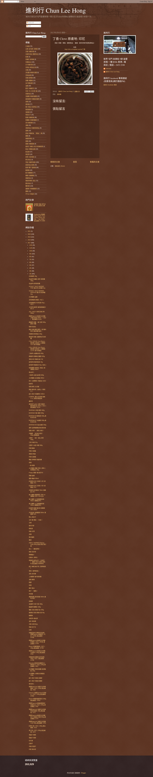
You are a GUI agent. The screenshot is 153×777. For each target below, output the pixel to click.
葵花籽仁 (31, 684)
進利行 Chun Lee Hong (56, 10)
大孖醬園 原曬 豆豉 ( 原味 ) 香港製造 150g (37, 469)
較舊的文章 (94, 162)
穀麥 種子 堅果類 (31, 167)
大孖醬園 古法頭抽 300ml (36, 378)
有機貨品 (28, 62)
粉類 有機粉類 (30, 117)
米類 (27, 70)
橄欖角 (31, 615)
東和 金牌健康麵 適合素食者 (37, 428)
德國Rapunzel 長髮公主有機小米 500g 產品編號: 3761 (37, 722)
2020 (29, 234)
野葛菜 (31, 528)
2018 (29, 240)
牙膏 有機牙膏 (30, 51)
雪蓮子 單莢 (32, 738)
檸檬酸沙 (31, 554)
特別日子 (28, 115)
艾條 (30, 522)
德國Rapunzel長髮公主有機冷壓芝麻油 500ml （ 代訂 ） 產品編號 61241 (37, 317)
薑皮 (30, 540)
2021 (29, 231)
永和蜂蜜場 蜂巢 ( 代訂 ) (36, 300)
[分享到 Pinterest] (93, 92)
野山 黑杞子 (32, 517)
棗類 (27, 136)
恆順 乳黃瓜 (32, 326)
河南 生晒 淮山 (33, 624)
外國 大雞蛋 (32, 451)
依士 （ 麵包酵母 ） (35, 549)
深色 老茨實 (32, 574)
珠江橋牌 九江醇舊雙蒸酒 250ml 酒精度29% (36, 504)
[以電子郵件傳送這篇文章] (85, 92)
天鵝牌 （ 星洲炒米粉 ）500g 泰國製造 (36, 434)
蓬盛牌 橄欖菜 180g (35, 607)
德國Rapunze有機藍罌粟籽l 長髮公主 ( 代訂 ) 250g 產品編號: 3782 (37, 704)
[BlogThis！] (87, 92)
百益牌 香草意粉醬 (34, 283)
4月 (30, 268)
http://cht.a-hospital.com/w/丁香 (75, 49)
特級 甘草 (32, 531)
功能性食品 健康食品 (32, 54)
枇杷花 (31, 383)
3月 (30, 271)
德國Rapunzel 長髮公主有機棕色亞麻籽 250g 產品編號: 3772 (37, 711)
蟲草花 (31, 401)
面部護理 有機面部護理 (32, 99)
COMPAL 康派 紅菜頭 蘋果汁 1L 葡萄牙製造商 (37, 397)
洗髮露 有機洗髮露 (31, 96)
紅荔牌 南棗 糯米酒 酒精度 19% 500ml (37, 508)
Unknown (108, 68)
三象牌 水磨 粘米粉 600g (36, 375)
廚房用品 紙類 (30, 165)
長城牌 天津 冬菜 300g (35, 604)
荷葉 (30, 585)
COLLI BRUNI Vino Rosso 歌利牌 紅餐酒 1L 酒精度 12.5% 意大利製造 (37, 349)
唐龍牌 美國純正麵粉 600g (37, 356)
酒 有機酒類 (29, 122)
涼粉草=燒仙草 (33, 618)
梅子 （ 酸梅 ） (33, 591)
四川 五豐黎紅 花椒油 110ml (37, 381)
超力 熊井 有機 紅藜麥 (35, 681)
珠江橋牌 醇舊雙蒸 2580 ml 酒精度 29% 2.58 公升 (37, 495)
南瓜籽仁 (31, 372)
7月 (30, 259)
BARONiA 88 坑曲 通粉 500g (37, 425)
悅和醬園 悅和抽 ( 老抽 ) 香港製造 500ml (37, 368)
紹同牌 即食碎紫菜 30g (36, 362)
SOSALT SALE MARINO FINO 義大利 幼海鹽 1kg (37, 287)
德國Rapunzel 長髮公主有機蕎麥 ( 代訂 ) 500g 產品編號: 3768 (37, 688)
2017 (29, 243)
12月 (30, 245)
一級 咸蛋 (32, 465)
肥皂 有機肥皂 (30, 88)
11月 (30, 248)
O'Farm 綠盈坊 (30, 194)
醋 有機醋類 (29, 173)
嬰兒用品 (28, 183)
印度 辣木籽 (32, 749)
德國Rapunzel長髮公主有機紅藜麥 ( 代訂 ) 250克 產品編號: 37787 (37, 642)
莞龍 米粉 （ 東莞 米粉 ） (36, 430)
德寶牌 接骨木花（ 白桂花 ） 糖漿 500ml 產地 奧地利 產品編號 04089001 (37, 562)
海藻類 (28, 112)
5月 (30, 265)
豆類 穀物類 (29, 78)
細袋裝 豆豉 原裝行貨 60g (36, 612)
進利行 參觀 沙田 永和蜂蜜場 (34, 146)
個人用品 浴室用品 (31, 107)
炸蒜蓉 (31, 594)
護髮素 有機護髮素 (31, 188)
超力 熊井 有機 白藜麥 (35, 678)
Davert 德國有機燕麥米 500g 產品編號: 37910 (37, 699)
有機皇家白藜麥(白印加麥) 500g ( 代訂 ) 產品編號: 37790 (37, 658)
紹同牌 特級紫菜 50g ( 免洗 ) (37, 365)
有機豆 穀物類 (30, 59)
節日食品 (28, 159)
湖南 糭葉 (32, 579)
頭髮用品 (28, 178)
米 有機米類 (29, 64)
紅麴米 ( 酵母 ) (33, 557)
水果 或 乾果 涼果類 (32, 49)
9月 (30, 254)
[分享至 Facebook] (91, 92)
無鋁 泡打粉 (32, 552)
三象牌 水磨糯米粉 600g (36, 353)
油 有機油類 (29, 83)
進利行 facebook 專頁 (110, 85)
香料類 (59, 94)
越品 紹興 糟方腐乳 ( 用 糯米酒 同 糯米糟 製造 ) (37, 330)
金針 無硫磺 (32, 621)
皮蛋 (30, 462)
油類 (27, 86)
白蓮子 (31, 743)
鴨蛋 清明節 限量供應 (35, 459)
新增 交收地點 (30, 157)
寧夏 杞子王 (32, 627)
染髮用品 (28, 93)
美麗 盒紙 (32, 475)
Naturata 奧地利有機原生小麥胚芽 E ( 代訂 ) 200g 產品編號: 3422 (37, 664)
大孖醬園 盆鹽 (33, 297)
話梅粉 (31, 601)
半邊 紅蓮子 (32, 746)
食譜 (27, 101)
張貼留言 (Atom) (60, 166)
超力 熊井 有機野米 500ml (37, 394)
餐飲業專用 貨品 (30, 180)
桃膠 (30, 582)
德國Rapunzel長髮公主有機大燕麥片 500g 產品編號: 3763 (37, 652)
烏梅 (30, 534)
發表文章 (31, 22)
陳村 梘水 (32, 588)
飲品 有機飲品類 (30, 149)
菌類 (27, 141)
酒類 (27, 125)
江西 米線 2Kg (33, 442)
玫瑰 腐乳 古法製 (34, 386)
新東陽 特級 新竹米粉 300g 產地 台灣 (40, 204)
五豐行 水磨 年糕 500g (35, 445)
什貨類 (28, 46)
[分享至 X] (89, 92)
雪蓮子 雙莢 (32, 735)
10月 (30, 251)
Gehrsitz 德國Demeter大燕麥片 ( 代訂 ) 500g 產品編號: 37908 (37, 694)
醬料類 (28, 186)
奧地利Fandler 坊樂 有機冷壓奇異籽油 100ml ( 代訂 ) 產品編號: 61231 (37, 405)
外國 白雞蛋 (32, 457)
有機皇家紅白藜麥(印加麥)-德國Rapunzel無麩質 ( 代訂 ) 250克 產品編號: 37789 (37, 635)
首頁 (75, 162)
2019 (29, 237)
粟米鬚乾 (31, 537)
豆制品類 (28, 75)
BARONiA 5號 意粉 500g (36, 413)
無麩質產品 (29, 138)
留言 (29, 26)
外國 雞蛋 (32, 448)
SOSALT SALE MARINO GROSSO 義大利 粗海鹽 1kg (37, 292)
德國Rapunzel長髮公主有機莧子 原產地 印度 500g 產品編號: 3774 (37, 717)
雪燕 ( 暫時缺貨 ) (34, 571)
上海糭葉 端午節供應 (35, 576)
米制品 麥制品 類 (31, 67)
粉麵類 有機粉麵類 (31, 120)
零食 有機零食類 (30, 162)
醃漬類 (28, 170)
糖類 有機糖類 (30, 175)
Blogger (83, 773)
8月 (30, 256)
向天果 (31, 740)
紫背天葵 (31, 525)
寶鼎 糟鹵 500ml (34, 478)
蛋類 (27, 130)
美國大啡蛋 (32, 454)
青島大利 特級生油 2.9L (36, 359)
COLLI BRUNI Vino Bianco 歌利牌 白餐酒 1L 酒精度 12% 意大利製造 (37, 342)
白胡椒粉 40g (33, 276)
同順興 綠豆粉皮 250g (35, 334)
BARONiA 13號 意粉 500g (36, 410)
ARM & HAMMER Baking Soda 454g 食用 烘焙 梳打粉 (37, 544)
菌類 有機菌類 (30, 144)
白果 (30, 630)
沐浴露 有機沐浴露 (31, 72)
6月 (30, 262)
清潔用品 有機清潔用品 (32, 128)
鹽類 (27, 191)
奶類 (27, 57)
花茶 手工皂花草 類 (31, 91)
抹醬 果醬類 (29, 80)
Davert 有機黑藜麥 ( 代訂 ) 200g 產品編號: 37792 (37, 647)
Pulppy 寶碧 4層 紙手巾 (36, 472)
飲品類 (28, 152)
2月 (30, 274)
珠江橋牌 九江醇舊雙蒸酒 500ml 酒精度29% (36, 500)
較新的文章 (55, 162)
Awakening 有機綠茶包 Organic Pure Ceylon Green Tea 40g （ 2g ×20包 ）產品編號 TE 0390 (40, 218)
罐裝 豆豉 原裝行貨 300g (36, 610)
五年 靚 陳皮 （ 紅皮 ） (36, 520)
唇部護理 (28, 109)
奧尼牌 (28, 154)
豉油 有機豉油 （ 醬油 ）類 (34, 133)
